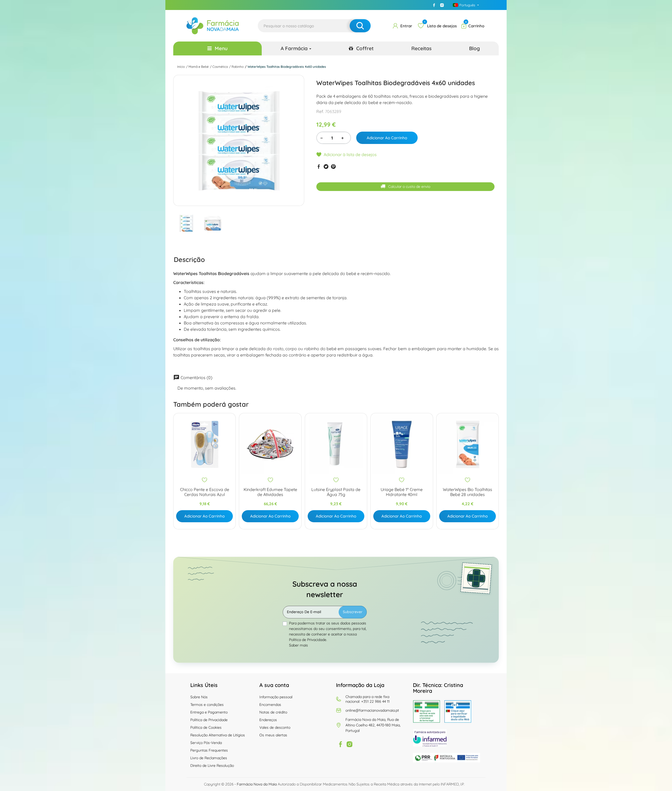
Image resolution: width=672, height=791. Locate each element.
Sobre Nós (199, 697)
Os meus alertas (273, 735)
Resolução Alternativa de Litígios (217, 735)
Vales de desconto (274, 727)
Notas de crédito (273, 712)
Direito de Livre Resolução (212, 765)
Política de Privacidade (209, 719)
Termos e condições (207, 704)
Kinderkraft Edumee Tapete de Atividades (270, 492)
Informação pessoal (275, 697)
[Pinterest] (333, 166)
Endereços (268, 719)
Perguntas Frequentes (209, 750)
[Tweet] (326, 166)
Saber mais (298, 645)
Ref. (320, 111)
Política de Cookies (206, 727)
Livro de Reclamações (208, 758)
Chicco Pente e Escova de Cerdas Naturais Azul (204, 492)
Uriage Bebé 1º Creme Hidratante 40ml (402, 492)
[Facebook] (434, 5)
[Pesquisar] (360, 25)
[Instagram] (442, 5)
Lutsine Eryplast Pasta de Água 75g (335, 492)
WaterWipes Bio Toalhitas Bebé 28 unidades (467, 492)
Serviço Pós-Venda (206, 742)
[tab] (189, 259)
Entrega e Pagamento (209, 712)
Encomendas (270, 704)
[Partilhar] (318, 166)
